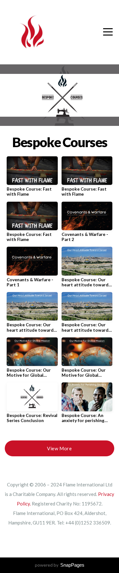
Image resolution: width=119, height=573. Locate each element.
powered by (59, 565)
